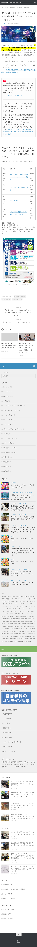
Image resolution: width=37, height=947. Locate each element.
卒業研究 (9, 619)
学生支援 (6, 457)
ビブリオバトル (17, 609)
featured (4, 7)
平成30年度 (23, 626)
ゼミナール (7, 424)
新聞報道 (17, 629)
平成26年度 (30, 624)
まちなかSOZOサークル (21, 601)
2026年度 (6, 599)
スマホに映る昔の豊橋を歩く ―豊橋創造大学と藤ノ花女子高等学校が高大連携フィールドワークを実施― (23, 530)
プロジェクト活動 (9, 438)
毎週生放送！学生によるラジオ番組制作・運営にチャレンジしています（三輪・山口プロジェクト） (22, 794)
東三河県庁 (27, 631)
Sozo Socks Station (23, 599)
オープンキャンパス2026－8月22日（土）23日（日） (22, 486)
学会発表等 (9, 621)
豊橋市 (18, 639)
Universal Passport (9, 909)
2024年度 (30, 596)
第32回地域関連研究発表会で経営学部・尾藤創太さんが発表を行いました (22, 845)
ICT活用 (5, 391)
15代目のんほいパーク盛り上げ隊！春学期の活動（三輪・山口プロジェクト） (22, 519)
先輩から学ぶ (7, 737)
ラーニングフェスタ (27, 614)
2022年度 (19, 596)
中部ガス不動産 (26, 616)
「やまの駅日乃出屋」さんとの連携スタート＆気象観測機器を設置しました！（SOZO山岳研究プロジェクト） (22, 551)
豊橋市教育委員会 (17, 299)
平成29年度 (16, 626)
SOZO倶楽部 (7, 914)
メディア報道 (7, 443)
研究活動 (6, 471)
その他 (5, 401)
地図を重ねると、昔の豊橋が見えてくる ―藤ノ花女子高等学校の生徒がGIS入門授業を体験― (23, 508)
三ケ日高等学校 (17, 616)
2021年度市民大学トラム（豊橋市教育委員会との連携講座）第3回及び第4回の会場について (18, 131)
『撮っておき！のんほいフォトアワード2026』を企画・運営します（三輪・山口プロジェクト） (23, 497)
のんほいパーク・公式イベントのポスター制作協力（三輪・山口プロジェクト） (22, 869)
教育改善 (6, 466)
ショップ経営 (7, 420)
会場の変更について (14, 95)
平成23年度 (10, 624)
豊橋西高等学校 (8, 641)
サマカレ (24, 606)
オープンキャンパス (11, 604)
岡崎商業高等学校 (26, 621)
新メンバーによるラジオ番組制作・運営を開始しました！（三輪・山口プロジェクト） (22, 573)
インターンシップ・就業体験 (12, 406)
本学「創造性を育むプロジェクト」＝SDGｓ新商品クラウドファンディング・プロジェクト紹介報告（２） (22, 816)
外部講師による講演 (10, 452)
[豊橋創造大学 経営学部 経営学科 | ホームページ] (14, 2)
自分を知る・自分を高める (12, 742)
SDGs (16, 599)
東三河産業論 (20, 631)
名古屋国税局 (16, 619)
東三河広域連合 (11, 631)
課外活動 (21, 636)
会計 (33, 616)
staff (5, 23)
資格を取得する (8, 747)
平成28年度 (10, 626)
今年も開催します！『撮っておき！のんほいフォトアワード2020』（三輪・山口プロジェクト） (26, 347)
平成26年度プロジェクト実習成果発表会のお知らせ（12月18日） (8, 345)
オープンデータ (22, 604)
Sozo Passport (8, 919)
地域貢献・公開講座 (23, 7)
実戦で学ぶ (7, 728)
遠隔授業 (20, 641)
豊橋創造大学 (7, 884)
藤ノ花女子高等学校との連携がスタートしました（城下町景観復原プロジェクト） (22, 834)
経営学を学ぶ (7, 714)
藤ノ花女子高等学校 (13, 636)
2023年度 (24, 596)
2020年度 (9, 596)
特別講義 (12, 634)
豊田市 (16, 641)
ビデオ (5, 434)
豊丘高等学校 (28, 636)
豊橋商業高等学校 (11, 639)
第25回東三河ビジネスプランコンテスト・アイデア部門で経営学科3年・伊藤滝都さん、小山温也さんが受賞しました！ (23, 857)
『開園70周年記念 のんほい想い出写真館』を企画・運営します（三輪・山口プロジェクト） (22, 805)
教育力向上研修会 (9, 629)
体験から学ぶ (7, 732)
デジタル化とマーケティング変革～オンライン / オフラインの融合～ (19, 177)
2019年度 (3, 596)
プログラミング (16, 611)
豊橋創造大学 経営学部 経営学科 (14, 889)
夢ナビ (22, 619)
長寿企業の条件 (14, 200)
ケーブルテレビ (17, 606)
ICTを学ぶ (6, 723)
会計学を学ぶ (7, 718)
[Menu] (34, 2)
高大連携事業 (27, 641)
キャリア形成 (8, 606)
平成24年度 (17, 624)
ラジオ (20, 614)
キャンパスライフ (9, 751)
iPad (13, 599)
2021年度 (16, 296)
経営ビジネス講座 (20, 634)
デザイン (9, 609)
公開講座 (23, 296)
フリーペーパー (26, 609)
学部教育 (6, 462)
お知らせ (12, 7)
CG (10, 599)
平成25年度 (23, 624)
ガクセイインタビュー (10, 410)
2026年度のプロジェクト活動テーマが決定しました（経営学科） (23, 583)
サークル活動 (7, 415)
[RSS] (34, 366)
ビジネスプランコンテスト (12, 429)
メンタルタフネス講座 (10, 614)
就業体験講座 (16, 621)
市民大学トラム (6, 299)
